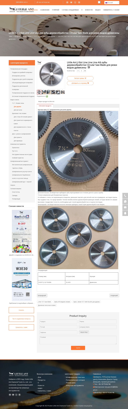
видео (40, 388)
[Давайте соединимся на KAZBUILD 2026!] (22, 231)
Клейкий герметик (18, 158)
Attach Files (84, 332)
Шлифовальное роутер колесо (22, 171)
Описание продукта (45, 106)
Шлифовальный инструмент (19, 161)
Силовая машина (15, 188)
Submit (78, 348)
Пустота (14, 151)
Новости (41, 385)
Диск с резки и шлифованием (21, 134)
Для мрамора (18, 141)
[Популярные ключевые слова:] (99, 2)
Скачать (21, 310)
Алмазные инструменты (18, 144)
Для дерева (17, 106)
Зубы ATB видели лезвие (62, 302)
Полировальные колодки (75, 380)
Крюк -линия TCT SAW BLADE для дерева (86, 302)
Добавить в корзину (79, 83)
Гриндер (14, 195)
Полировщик (16, 199)
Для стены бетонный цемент (23, 117)
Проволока (15, 147)
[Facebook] (67, 2)
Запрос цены (79, 78)
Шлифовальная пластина (75, 377)
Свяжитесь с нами (21, 327)
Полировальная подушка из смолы (23, 93)
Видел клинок (14, 100)
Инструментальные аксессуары (22, 154)
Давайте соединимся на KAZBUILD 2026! (22, 255)
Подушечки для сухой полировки (22, 79)
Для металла (18, 110)
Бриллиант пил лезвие (19, 113)
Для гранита (18, 137)
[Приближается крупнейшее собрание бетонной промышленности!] (22, 279)
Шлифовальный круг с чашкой (21, 182)
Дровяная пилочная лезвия (47, 305)
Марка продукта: (43, 101)
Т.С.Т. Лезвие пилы (18, 103)
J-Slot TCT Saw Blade (44, 302)
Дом (39, 377)
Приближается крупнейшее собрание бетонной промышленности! (22, 303)
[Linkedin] (79, 2)
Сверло (12, 185)
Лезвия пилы (70, 383)
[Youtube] (71, 2)
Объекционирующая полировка (22, 82)
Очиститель (16, 192)
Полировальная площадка (18, 69)
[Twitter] (75, 2)
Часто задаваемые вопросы (21, 319)
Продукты (41, 380)
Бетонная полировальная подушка (23, 96)
